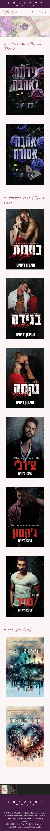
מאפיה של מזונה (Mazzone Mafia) (22, 46)
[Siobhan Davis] (9, 12)
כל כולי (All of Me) (17, 630)
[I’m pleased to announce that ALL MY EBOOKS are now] (4, 789)
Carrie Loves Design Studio (29, 827)
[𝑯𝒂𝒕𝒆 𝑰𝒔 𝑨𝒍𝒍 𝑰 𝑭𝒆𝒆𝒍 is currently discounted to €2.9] (12, 789)
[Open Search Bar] (32, 12)
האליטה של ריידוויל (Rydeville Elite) (24, 200)
